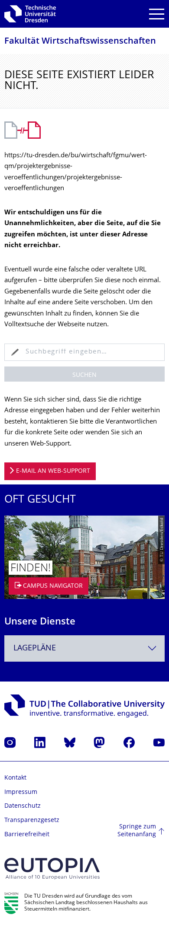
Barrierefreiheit (26, 835)
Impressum (20, 792)
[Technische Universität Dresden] (30, 13)
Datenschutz (22, 806)
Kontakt (15, 778)
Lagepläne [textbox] (34, 648)
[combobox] (84, 648)
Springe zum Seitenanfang (136, 831)
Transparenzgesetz (31, 820)
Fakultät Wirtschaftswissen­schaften (80, 42)
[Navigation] (157, 14)
